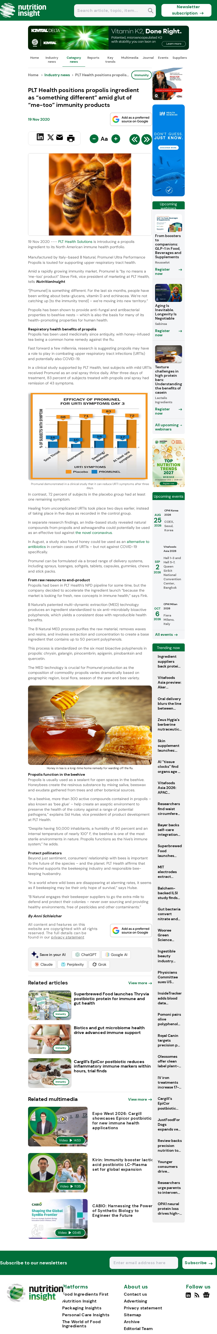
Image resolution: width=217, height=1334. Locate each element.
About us (136, 1287)
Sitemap (132, 1314)
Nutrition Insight (79, 1301)
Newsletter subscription (186, 10)
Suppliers (180, 58)
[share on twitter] (50, 138)
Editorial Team (138, 1328)
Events (163, 58)
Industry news (52, 59)
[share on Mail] (60, 137)
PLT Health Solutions (75, 241)
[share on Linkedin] (41, 138)
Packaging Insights (81, 1307)
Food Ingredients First (85, 1294)
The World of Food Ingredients (81, 1323)
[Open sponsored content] (108, 48)
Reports (93, 58)
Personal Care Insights (86, 1314)
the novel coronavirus (93, 532)
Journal (148, 58)
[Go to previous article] (134, 140)
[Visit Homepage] (23, 19)
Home (34, 58)
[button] (86, 954)
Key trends (110, 59)
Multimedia (129, 58)
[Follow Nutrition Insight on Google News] (207, 1297)
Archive (132, 1321)
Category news (74, 59)
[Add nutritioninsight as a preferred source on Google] (131, 119)
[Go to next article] (146, 140)
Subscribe (196, 1262)
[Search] (151, 11)
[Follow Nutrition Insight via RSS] (197, 1297)
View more (137, 983)
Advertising (135, 1301)
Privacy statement (143, 1307)
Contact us (135, 1294)
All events (164, 634)
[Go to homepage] (35, 1300)
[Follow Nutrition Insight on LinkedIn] (188, 1297)
